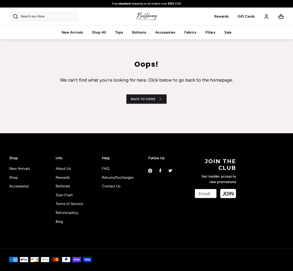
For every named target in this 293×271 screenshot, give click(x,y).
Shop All (99, 32)
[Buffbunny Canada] (146, 16)
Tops (119, 32)
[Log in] (266, 16)
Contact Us (111, 186)
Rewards (221, 16)
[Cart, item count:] (281, 16)
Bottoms (139, 32)
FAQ (105, 168)
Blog (59, 221)
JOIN (228, 193)
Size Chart (64, 195)
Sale (227, 32)
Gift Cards (246, 16)
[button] (43, 16)
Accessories (165, 32)
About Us (63, 168)
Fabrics (190, 32)
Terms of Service (69, 204)
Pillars (210, 32)
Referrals (63, 186)
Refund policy (67, 212)
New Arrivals (72, 32)
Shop (13, 177)
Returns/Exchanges (117, 177)
